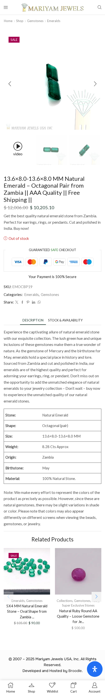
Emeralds (53, 21)
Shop (19, 21)
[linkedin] (33, 302)
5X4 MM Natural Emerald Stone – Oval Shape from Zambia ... (26, 611)
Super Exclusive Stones (78, 605)
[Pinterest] (28, 302)
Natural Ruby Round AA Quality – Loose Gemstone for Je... (78, 616)
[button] (10, 84)
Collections (65, 601)
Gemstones (35, 21)
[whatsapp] (38, 302)
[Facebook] (22, 302)
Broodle (75, 670)
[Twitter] (17, 302)
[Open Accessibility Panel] (95, 669)
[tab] (33, 320)
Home (8, 21)
